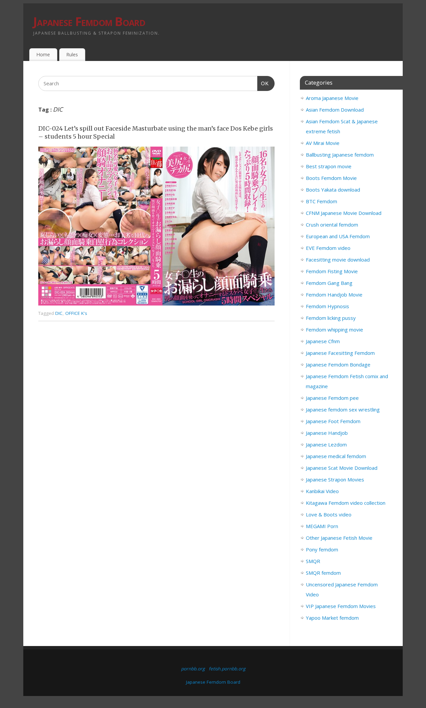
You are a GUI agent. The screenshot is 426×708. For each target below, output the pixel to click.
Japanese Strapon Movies (335, 479)
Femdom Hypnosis (327, 306)
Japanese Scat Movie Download (341, 467)
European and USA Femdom (338, 236)
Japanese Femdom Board (89, 21)
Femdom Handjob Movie (334, 294)
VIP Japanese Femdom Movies (341, 606)
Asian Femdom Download (335, 109)
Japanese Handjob (327, 432)
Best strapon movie (328, 166)
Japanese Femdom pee (332, 397)
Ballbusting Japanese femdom (340, 154)
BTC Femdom (321, 201)
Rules (72, 54)
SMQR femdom (323, 572)
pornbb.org (193, 669)
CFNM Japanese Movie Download (343, 213)
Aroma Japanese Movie (332, 98)
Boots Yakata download (333, 189)
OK (263, 83)
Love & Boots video (328, 514)
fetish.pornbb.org (227, 669)
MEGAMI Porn (322, 526)
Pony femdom (322, 549)
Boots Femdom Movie (331, 178)
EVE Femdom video (328, 248)
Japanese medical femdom (336, 456)
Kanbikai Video (322, 491)
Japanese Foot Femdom (333, 421)
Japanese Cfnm (323, 341)
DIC (59, 313)
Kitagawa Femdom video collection (345, 502)
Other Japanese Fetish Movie (339, 537)
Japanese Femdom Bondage (338, 364)
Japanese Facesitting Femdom (340, 353)
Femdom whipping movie (334, 329)
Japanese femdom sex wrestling (343, 409)
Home (43, 54)
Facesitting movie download (338, 259)
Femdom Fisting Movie (332, 271)
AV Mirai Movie (322, 143)
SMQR (313, 561)
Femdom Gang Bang (329, 283)
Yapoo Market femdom (332, 617)
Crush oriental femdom (332, 224)
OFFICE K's (76, 313)
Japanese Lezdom (326, 444)
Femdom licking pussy (331, 318)
